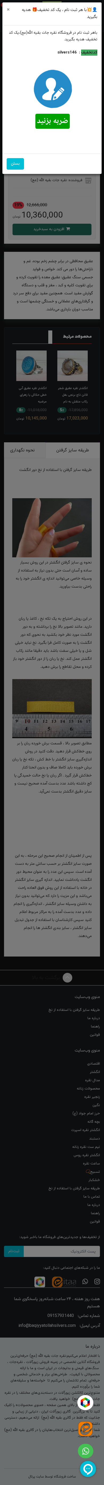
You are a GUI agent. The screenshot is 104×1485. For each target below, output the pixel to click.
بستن (15, 164)
